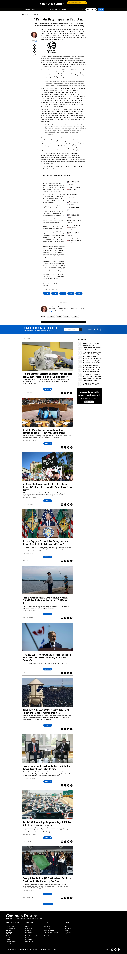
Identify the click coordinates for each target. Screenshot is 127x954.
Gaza (26, 934)
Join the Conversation (63, 321)
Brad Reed (25, 666)
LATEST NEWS (27, 9)
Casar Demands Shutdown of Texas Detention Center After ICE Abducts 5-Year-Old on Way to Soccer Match (92, 357)
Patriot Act (75, 29)
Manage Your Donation (51, 932)
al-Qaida (53, 155)
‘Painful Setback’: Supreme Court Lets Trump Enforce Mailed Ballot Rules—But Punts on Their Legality (47, 375)
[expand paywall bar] (125, 3)
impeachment (30, 504)
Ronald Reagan (70, 35)
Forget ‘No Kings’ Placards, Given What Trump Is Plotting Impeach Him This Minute (92, 379)
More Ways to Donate (50, 934)
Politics (8, 940)
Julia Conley (25, 610)
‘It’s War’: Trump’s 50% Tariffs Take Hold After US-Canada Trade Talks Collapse (91, 384)
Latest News (10, 926)
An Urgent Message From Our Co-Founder (56, 175)
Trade (71, 31)
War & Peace (10, 943)
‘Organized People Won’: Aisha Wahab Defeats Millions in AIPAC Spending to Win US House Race (91, 375)
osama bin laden (50, 316)
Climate (8, 930)
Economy (9, 932)
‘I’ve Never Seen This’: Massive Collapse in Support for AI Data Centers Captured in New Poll (92, 353)
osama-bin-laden (34, 14)
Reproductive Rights (31, 936)
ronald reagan (67, 316)
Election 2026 (29, 941)
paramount (29, 728)
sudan (28, 447)
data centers (30, 617)
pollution (29, 841)
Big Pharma (28, 932)
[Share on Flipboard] (34, 48)
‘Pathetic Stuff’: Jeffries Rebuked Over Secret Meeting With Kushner (91, 348)
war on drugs (75, 316)
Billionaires (28, 940)
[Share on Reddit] (34, 51)
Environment (10, 936)
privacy (43, 66)
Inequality (28, 930)
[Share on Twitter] (34, 45)
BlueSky (67, 926)
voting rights (30, 392)
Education (9, 934)
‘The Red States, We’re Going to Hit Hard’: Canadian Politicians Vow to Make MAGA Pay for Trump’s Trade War (47, 657)
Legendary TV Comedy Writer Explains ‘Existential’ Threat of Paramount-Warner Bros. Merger (46, 711)
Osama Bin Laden (46, 31)
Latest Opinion (10, 928)
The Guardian (34, 41)
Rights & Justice (11, 941)
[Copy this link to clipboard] (71, 393)
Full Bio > (51, 311)
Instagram (68, 932)
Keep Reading (48, 389)
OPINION (33, 9)
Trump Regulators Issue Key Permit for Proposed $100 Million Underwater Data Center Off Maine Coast (45, 600)
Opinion (27, 14)
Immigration (29, 928)
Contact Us (47, 936)
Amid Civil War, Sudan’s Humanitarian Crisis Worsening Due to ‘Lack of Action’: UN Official (44, 431)
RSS (66, 934)
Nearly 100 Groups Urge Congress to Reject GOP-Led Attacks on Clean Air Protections (47, 823)
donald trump (30, 897)
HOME (23, 14)
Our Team (47, 928)
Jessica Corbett (26, 440)
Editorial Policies (49, 930)
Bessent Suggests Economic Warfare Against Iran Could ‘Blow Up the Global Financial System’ (45, 542)
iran (28, 560)
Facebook (68, 928)
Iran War (27, 938)
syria (28, 785)
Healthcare (9, 938)
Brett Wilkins (26, 386)
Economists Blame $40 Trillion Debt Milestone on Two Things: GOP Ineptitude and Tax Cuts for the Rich (91, 344)
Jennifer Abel (35, 38)
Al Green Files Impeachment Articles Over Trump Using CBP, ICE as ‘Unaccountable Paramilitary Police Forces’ (47, 487)
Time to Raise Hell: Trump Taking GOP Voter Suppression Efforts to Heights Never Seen (91, 362)
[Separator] (34, 55)
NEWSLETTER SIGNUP (91, 9)
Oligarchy (28, 926)
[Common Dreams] (58, 9)
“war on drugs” (53, 39)
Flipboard (68, 930)
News (24, 392)
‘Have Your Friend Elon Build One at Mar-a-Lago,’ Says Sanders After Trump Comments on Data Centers (92, 371)
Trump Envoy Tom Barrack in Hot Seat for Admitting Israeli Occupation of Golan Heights (47, 767)
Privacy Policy (53, 949)
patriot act (59, 316)
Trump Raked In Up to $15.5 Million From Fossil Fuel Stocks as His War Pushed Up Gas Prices (47, 880)
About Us (47, 926)
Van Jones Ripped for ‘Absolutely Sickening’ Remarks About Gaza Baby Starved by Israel (91, 366)
